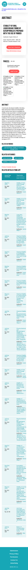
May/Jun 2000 (7, 487)
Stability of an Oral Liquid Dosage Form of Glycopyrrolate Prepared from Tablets (21, 202)
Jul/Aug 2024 (7, 419)
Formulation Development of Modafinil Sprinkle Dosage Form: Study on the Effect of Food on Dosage (21, 470)
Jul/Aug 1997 (7, 383)
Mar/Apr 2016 (7, 215)
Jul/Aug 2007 (7, 356)
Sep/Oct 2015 (7, 446)
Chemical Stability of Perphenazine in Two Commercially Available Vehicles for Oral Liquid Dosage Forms (22, 239)
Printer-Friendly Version (9, 167)
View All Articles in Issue (13, 51)
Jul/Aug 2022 (7, 329)
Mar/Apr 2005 (7, 267)
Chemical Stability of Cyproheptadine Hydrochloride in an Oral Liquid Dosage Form (22, 358)
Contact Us (14, 560)
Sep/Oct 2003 (7, 183)
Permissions (14, 557)
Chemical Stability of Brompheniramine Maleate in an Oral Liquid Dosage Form (21, 314)
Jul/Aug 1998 (7, 399)
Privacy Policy (14, 554)
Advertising (14, 563)
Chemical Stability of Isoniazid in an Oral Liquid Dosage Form (22, 268)
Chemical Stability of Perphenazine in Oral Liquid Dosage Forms (22, 283)
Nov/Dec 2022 (7, 466)
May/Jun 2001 (7, 370)
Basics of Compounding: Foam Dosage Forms (20, 529)
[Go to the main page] (11, 4)
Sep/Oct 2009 (7, 252)
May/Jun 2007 (7, 294)
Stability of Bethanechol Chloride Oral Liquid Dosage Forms (20, 385)
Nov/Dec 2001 (7, 199)
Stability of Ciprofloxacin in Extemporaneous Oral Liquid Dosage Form (22, 401)
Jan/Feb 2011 (7, 311)
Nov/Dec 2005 (7, 281)
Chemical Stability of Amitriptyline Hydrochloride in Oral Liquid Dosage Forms (22, 254)
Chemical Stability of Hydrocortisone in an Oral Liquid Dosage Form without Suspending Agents (21, 298)
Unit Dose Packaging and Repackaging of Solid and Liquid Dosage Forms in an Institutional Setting (21, 512)
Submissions (14, 550)
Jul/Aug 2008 (7, 236)
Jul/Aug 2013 (7, 527)
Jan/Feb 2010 (7, 509)
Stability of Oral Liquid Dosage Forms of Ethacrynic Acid (21, 372)
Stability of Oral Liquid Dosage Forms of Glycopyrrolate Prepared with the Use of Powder (21, 186)
